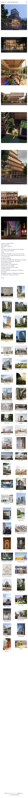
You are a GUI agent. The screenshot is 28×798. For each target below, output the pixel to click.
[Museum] (7, 514)
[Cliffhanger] (21, 379)
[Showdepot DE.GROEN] (7, 292)
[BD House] (21, 394)
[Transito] (7, 543)
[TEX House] (21, 443)
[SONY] (21, 543)
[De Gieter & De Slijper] (7, 394)
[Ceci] (21, 306)
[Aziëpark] (7, 528)
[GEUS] (21, 484)
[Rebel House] (7, 599)
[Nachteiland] (21, 322)
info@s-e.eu (20, 793)
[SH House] (21, 599)
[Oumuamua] (7, 484)
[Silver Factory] (7, 429)
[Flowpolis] (7, 499)
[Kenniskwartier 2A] (21, 499)
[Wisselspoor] (7, 350)
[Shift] (7, 469)
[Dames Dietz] (21, 614)
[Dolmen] (7, 336)
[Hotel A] (21, 350)
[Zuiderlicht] (21, 336)
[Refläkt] (21, 418)
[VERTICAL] (21, 292)
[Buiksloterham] (21, 556)
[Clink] (21, 644)
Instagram (13, 793)
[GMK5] (7, 629)
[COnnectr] (7, 307)
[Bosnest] (21, 363)
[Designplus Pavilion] (7, 556)
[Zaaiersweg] (21, 629)
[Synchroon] (21, 514)
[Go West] (21, 456)
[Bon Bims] (7, 443)
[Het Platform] (7, 379)
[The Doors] (7, 364)
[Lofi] (21, 407)
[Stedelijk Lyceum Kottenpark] (21, 429)
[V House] (7, 585)
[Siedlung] (21, 469)
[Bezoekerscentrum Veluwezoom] (7, 407)
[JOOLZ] (21, 585)
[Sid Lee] (7, 644)
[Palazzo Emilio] (21, 528)
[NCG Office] (7, 614)
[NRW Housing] (7, 322)
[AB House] (7, 418)
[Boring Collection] (7, 570)
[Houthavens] (21, 570)
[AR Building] (7, 456)
